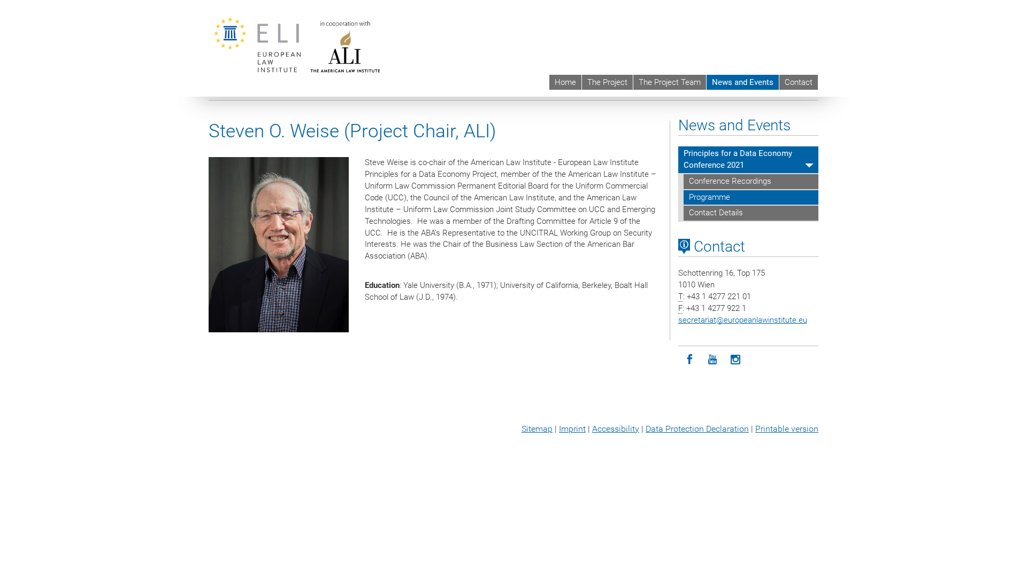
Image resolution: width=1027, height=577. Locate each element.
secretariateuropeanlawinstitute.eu (742, 320)
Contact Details (716, 212)
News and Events (742, 82)
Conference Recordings (730, 181)
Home (565, 82)
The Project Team (670, 82)
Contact (799, 82)
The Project (607, 82)
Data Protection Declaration (697, 429)
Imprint (572, 429)
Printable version (786, 429)
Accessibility (615, 429)
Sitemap (537, 429)
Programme (709, 197)
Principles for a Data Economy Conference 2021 (738, 159)
